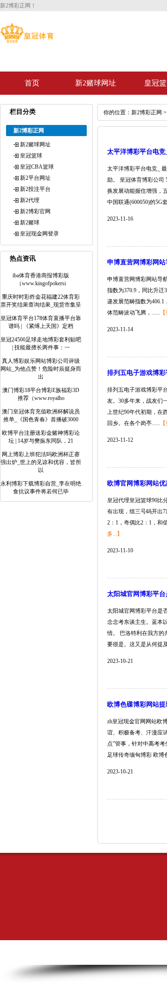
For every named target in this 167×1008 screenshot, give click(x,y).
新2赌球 (29, 222)
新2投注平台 (35, 189)
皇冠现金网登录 (39, 233)
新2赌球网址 (95, 83)
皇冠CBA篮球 (37, 167)
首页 (32, 83)
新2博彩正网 (146, 112)
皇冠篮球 (31, 155)
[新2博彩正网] (27, 41)
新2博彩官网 (35, 211)
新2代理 (29, 200)
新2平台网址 (35, 178)
